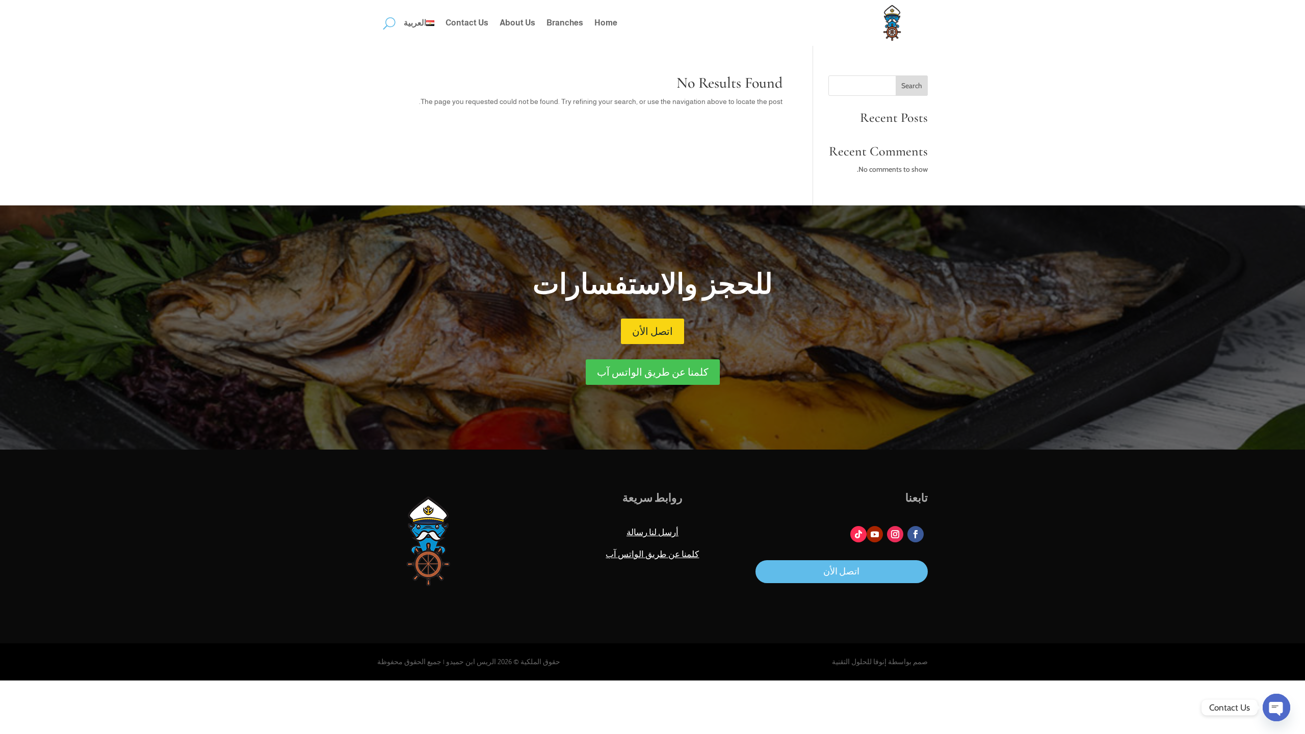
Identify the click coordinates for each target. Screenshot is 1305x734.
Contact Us (467, 22)
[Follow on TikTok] (858, 534)
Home (605, 22)
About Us (517, 22)
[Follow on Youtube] (875, 534)
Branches (564, 22)
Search (911, 85)
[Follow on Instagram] (895, 534)
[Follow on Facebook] (915, 534)
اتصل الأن (652, 331)
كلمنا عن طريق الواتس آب (653, 372)
